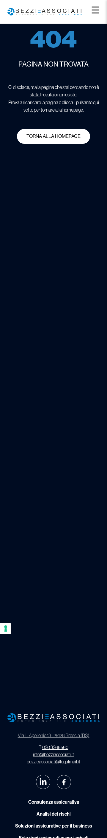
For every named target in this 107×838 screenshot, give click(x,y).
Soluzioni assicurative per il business (53, 826)
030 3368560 (55, 747)
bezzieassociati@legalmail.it (53, 761)
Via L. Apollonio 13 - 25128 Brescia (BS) (53, 735)
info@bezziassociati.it (53, 754)
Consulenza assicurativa (53, 802)
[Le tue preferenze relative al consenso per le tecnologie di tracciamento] (5, 628)
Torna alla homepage (53, 136)
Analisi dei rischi (54, 814)
